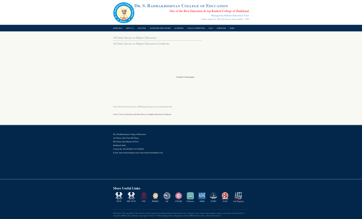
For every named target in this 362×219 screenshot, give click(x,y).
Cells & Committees (196, 28)
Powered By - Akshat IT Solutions (208, 215)
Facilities (142, 28)
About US (130, 28)
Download (221, 28)
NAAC (211, 28)
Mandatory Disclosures (160, 28)
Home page (117, 28)
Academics (179, 28)
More (232, 28)
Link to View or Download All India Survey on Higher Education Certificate (142, 114)
